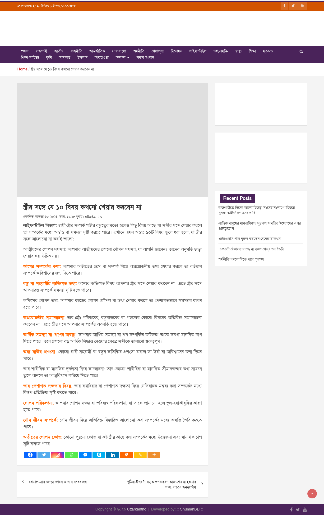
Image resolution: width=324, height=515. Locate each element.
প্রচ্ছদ (24, 51)
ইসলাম (83, 57)
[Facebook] (30, 455)
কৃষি (49, 57)
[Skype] (99, 455)
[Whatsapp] (71, 455)
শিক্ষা (252, 51)
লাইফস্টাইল (197, 51)
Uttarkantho (136, 509)
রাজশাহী (41, 51)
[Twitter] (43, 455)
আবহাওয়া (102, 57)
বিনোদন (176, 51)
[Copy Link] (140, 455)
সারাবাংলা (119, 51)
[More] (154, 455)
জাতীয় (58, 51)
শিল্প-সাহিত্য (30, 57)
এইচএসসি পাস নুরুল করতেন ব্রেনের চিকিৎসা (249, 238)
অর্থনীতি (138, 51)
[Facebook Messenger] (85, 455)
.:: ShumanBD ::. (189, 509)
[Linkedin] (112, 455)
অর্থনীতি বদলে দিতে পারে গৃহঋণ (241, 259)
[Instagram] (57, 455)
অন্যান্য (120, 57)
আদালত (64, 57)
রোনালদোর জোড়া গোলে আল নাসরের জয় (58, 482)
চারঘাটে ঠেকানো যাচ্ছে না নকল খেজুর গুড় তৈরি (251, 249)
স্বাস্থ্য (238, 51)
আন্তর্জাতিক (97, 51)
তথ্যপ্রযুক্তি (220, 51)
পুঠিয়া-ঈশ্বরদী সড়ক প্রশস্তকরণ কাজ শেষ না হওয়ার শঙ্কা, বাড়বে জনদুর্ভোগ (161, 484)
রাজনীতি (76, 51)
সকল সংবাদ (145, 57)
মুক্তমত (268, 51)
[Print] (126, 455)
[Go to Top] (312, 493)
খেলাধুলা (158, 51)
